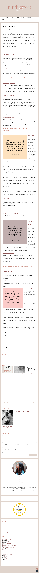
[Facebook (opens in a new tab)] (31, 0)
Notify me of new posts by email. (9, 452)
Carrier (5, 280)
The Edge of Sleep (7, 271)
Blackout (5, 315)
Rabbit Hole (31, 135)
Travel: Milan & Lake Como (6, 556)
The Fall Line (6, 198)
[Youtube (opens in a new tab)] (36, 0)
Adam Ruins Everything (9, 117)
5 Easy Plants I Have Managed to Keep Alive (8, 547)
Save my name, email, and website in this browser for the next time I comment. (17, 447)
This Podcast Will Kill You (9, 54)
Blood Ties (26, 301)
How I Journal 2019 (31, 411)
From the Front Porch (8, 253)
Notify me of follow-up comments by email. (11, 449)
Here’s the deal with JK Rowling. (6, 539)
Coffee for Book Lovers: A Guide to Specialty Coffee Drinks (10, 545)
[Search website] (37, 21)
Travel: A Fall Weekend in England (7, 427)
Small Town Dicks (7, 188)
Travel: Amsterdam (4, 558)
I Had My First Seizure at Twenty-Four (7, 543)
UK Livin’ (3, 560)
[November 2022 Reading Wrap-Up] (7, 369)
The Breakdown (7, 175)
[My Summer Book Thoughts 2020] (19, 369)
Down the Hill (6, 164)
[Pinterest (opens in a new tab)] (32, 0)
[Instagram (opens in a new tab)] (34, 0)
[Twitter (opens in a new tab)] (29, 0)
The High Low (6, 68)
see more (3, 534)
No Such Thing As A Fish (9, 83)
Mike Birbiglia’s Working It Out (11, 213)
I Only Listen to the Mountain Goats (32, 223)
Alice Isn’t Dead (28, 288)
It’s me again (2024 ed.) (19, 411)
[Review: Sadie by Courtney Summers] (31, 369)
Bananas (5, 110)
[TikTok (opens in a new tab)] (37, 0)
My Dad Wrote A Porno (8, 95)
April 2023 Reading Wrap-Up (6, 532)
